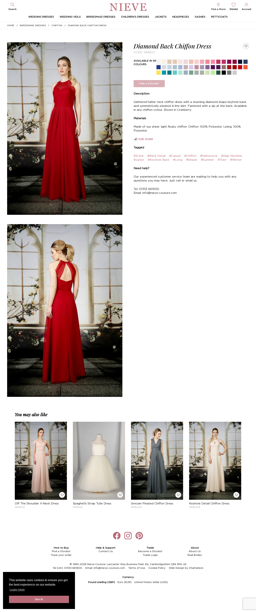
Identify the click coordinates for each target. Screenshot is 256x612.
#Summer (207, 159)
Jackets (161, 17)
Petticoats (219, 17)
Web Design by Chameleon (186, 568)
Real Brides (195, 555)
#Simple (191, 159)
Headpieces (180, 17)
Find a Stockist (61, 551)
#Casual (174, 156)
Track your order (61, 555)
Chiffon (57, 25)
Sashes (200, 17)
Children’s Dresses (135, 17)
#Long (177, 159)
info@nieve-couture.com (109, 568)
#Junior (139, 159)
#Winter (236, 159)
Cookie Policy (156, 568)
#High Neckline (231, 156)
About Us (195, 551)
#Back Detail (156, 156)
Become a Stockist (150, 551)
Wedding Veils (70, 17)
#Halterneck (208, 156)
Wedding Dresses (41, 17)
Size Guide (145, 139)
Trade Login (150, 555)
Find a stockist (149, 84)
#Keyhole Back (158, 159)
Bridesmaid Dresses (100, 17)
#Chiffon (190, 156)
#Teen (222, 159)
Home (10, 25)
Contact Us (106, 551)
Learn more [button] (17, 589)
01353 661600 (73, 568)
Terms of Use (136, 568)
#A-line (139, 156)
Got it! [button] (39, 599)
